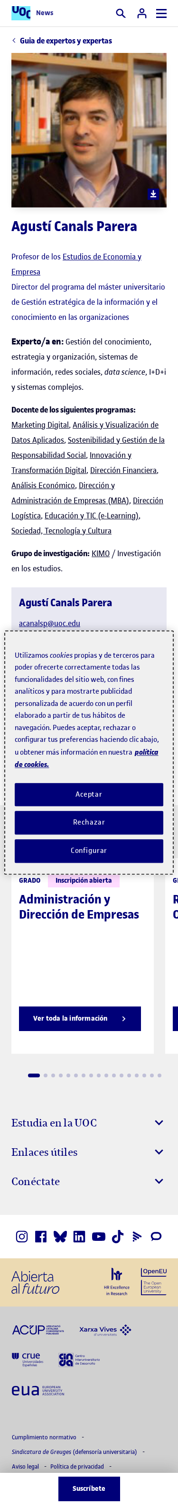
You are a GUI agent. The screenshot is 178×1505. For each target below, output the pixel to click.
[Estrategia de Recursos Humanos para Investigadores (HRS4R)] (117, 1281)
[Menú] (161, 13)
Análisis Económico (43, 485)
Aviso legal (26, 1466)
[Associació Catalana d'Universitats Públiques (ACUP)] (38, 1329)
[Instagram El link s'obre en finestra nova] (21, 1236)
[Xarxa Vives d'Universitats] (105, 1329)
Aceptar (89, 794)
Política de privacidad (77, 1466)
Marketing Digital (40, 425)
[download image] (153, 194)
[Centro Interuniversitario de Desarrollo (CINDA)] (79, 1359)
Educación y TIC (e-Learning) (92, 515)
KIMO (101, 553)
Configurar (89, 850)
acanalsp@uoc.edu (49, 623)
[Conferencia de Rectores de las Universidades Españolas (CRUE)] (27, 1359)
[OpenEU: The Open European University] (154, 1280)
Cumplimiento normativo (45, 1437)
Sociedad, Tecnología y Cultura (61, 530)
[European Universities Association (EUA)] (38, 1390)
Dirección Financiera (123, 470)
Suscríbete (89, 1489)
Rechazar (89, 822)
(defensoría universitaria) (75, 1452)
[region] (88, 752)
